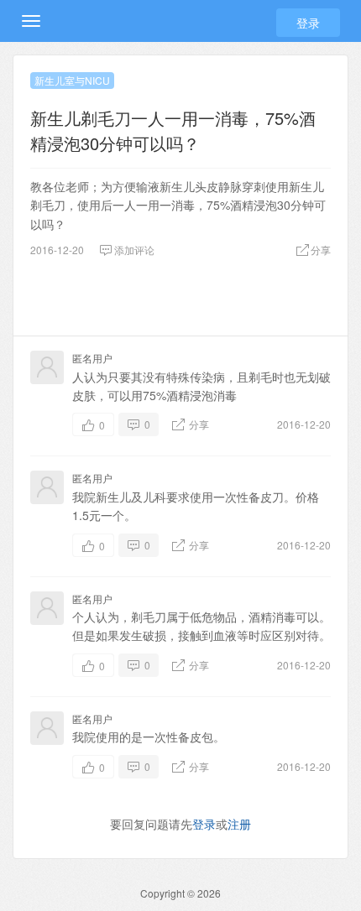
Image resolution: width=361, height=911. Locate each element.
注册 (239, 823)
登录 (308, 22)
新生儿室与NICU (72, 80)
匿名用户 (92, 358)
